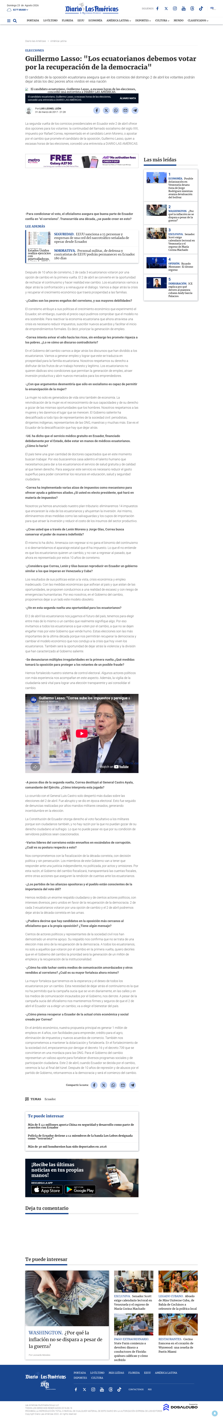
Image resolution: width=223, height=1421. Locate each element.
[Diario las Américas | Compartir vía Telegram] (135, 110)
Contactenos (136, 1389)
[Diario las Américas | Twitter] (166, 8)
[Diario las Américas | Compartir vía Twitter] (106, 110)
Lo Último (50, 20)
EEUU (81, 20)
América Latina (118, 20)
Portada (33, 20)
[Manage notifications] (215, 1413)
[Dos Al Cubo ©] (180, 1409)
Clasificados (197, 20)
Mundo (178, 20)
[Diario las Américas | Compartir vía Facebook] (96, 110)
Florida (67, 20)
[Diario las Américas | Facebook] (157, 8)
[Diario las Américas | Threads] (192, 8)
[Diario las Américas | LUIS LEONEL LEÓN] (29, 113)
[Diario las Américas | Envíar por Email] (125, 110)
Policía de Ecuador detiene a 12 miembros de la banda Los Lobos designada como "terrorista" (80, 1137)
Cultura (161, 20)
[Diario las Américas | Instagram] (175, 8)
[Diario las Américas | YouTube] (183, 8)
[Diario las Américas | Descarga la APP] (47, 1190)
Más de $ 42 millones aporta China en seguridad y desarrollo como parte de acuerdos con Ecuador (81, 1126)
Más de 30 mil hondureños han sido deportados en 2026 (67, 1146)
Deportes (142, 20)
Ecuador (50, 1099)
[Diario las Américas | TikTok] (201, 8)
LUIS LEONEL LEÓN (50, 108)
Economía (95, 20)
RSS (150, 1389)
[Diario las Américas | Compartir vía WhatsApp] (115, 110)
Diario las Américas (35, 41)
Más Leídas (116, 1373)
